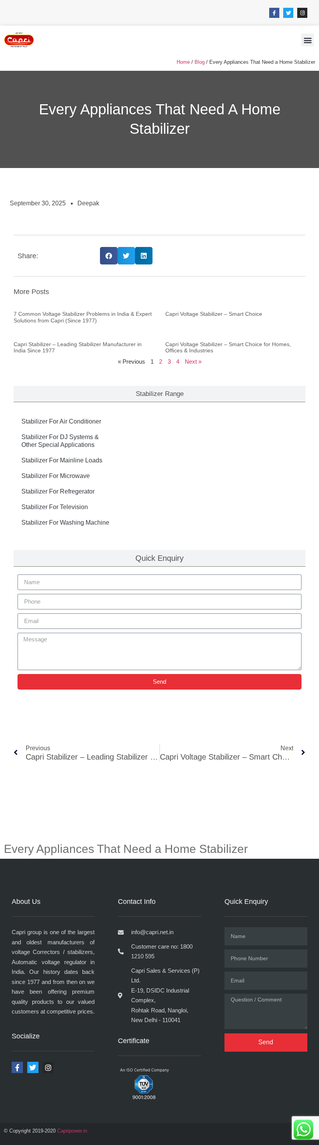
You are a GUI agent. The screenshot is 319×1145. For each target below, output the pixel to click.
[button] (307, 39)
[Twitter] (288, 13)
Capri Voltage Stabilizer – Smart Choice (213, 314)
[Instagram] (302, 13)
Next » (193, 361)
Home (183, 62)
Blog (200, 62)
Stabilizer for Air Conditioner (61, 421)
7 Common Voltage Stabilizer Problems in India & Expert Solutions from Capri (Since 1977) (83, 317)
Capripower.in (72, 1131)
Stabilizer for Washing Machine (65, 522)
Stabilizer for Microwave (55, 476)
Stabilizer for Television (54, 507)
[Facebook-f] (274, 13)
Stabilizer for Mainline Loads (61, 460)
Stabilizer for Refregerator (58, 491)
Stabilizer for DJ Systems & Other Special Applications (60, 441)
